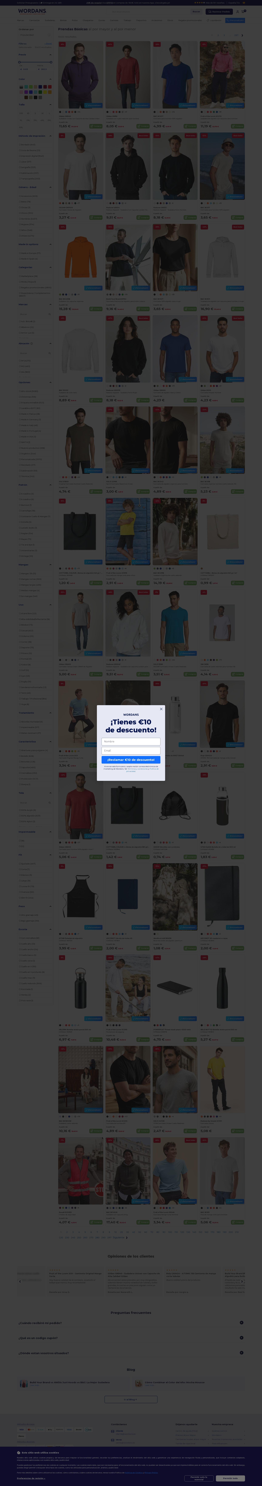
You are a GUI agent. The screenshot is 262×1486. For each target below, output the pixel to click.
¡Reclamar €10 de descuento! (131, 760)
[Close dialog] (161, 709)
